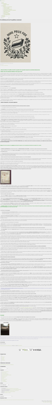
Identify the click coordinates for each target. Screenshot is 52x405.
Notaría (17, 399)
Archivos (1, 384)
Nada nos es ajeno (7, 11)
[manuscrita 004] (15, 62)
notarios (13, 399)
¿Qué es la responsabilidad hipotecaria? (15, 389)
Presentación (4, 3)
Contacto (3, 16)
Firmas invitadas (6, 7)
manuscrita (10, 364)
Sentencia (21, 399)
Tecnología (25, 399)
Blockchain (1, 399)
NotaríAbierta (6, 12)
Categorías (4, 5)
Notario (13, 364)
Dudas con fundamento (8, 6)
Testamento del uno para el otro (14, 390)
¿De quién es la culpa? (7, 392)
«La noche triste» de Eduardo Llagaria (10, 391)
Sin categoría (3, 380)
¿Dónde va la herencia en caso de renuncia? (12, 388)
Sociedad (23, 399)
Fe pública (7, 364)
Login (51, 403)
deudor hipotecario (3, 364)
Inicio (3, 2)
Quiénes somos (6, 4)
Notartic (15, 399)
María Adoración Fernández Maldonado (5, 345)
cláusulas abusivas (5, 399)
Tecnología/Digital (7, 14)
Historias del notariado (8, 9)
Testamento (28, 399)
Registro (19, 399)
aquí (20, 307)
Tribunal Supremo (32, 399)
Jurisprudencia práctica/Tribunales (10, 10)
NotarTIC (3, 15)
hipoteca (10, 399)
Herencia (8, 399)
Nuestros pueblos (7, 13)
